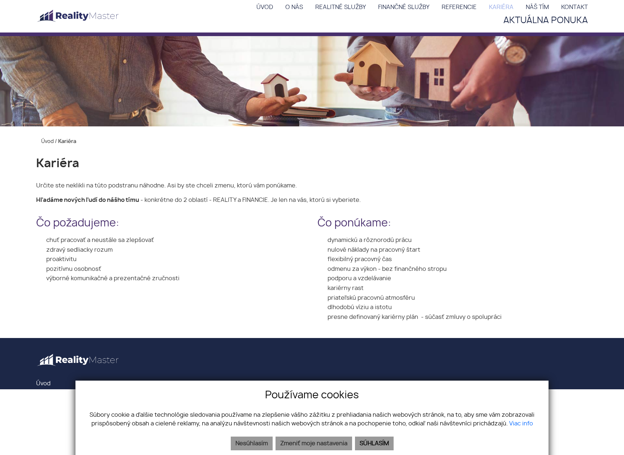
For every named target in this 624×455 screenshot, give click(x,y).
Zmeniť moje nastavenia (313, 443)
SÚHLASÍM (374, 443)
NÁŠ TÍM (537, 7)
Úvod (47, 141)
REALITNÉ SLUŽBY (340, 7)
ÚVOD (264, 7)
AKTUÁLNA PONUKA (545, 20)
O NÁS (294, 7)
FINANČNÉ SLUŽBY (403, 7)
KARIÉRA (501, 7)
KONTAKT (574, 7)
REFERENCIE (459, 7)
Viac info (521, 423)
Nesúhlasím (251, 443)
